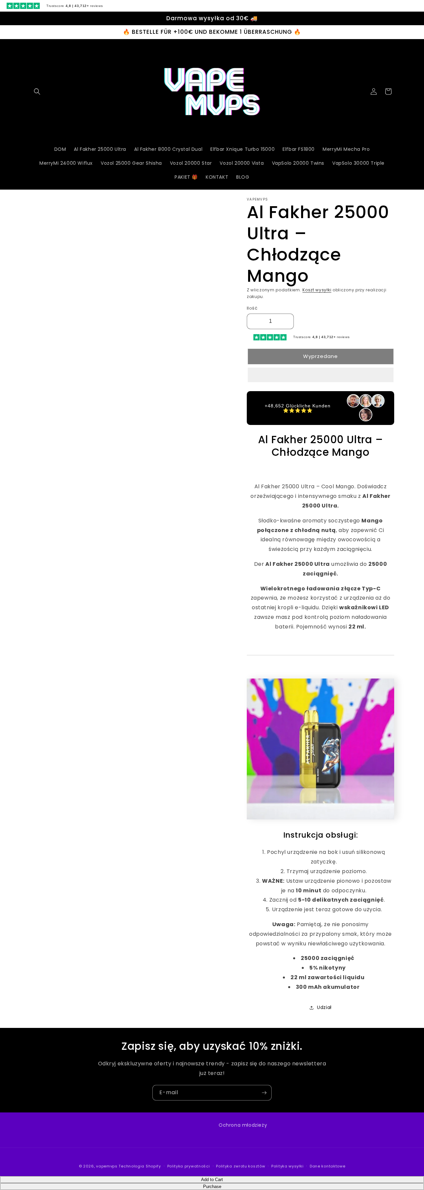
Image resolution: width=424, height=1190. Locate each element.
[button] (321, 375)
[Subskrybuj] (264, 1093)
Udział (324, 1007)
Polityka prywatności (188, 1166)
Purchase (212, 1186)
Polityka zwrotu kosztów (240, 1166)
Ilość (252, 308)
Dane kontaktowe (327, 1166)
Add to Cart (212, 1179)
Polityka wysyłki (287, 1166)
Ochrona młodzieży (243, 1125)
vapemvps (107, 1166)
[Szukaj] (37, 91)
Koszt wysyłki (316, 290)
